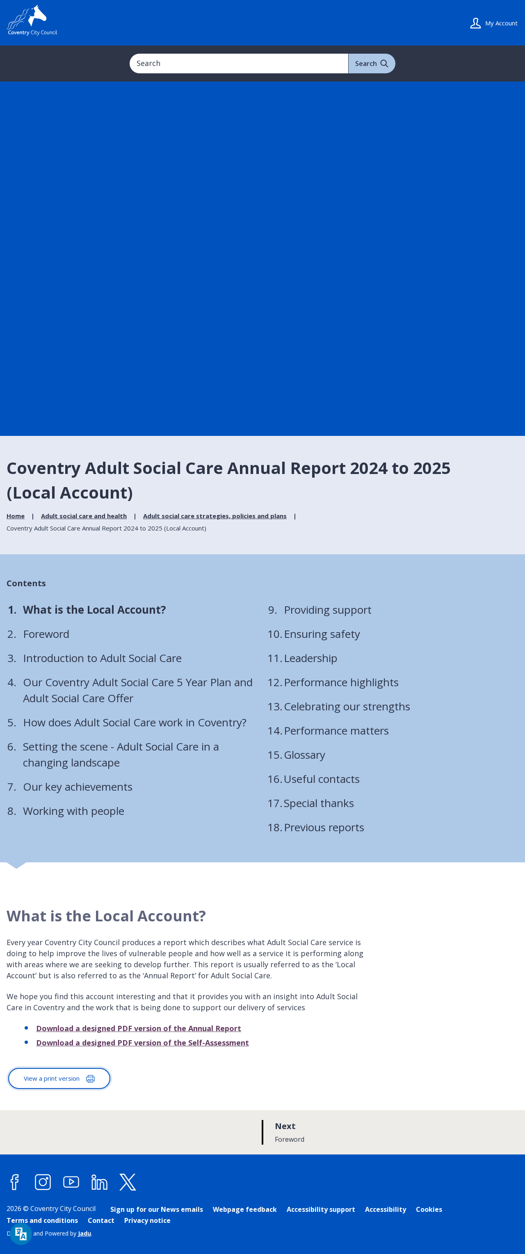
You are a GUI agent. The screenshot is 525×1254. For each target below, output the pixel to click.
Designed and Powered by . (49, 1233)
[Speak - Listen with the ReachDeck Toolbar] (21, 1234)
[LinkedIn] (99, 1182)
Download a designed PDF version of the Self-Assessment (142, 1043)
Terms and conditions (42, 1220)
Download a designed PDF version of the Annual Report (138, 1028)
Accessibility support (321, 1209)
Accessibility (385, 1209)
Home (16, 516)
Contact (101, 1220)
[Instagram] (43, 1182)
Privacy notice (147, 1220)
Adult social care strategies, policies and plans (215, 516)
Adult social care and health (84, 516)
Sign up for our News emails (156, 1209)
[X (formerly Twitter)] (127, 1182)
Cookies (429, 1209)
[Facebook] (14, 1182)
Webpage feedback (245, 1209)
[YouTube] (71, 1182)
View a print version (52, 1078)
